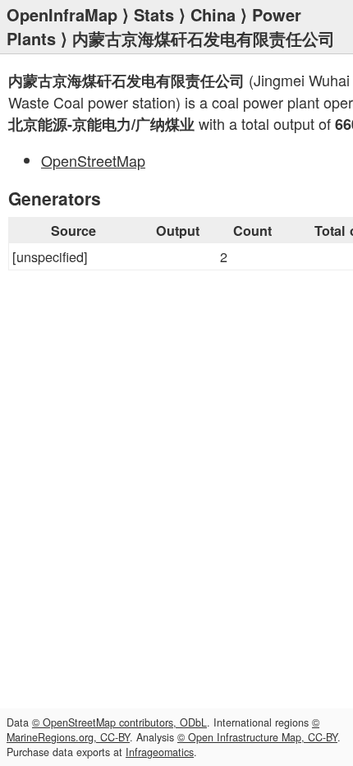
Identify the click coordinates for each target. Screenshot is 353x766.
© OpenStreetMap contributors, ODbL (119, 722)
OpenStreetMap (93, 160)
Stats (154, 14)
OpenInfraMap (62, 14)
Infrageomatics (160, 752)
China (213, 14)
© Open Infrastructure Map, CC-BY (257, 737)
